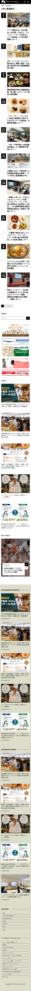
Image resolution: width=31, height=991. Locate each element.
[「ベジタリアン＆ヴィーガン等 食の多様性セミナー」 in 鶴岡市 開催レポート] (15, 883)
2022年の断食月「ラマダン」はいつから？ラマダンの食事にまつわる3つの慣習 (13, 570)
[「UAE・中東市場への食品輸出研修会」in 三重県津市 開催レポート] (18, 134)
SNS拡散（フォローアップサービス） (10, 963)
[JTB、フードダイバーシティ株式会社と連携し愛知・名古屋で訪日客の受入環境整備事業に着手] (18, 51)
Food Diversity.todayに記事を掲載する (11, 971)
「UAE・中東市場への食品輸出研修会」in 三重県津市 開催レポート (18, 146)
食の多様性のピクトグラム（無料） (10, 969)
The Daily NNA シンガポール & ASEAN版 (11, 955)
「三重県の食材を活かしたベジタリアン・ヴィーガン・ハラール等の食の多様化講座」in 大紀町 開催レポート (18, 236)
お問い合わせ (5, 977)
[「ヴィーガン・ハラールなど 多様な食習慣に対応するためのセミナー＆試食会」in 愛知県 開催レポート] (18, 105)
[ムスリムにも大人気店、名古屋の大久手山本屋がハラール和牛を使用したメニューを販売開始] (18, 251)
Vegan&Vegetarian (7, 918)
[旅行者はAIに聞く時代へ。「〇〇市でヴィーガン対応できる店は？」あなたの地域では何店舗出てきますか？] (15, 512)
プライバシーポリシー (7, 958)
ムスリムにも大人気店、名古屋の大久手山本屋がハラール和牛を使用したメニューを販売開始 (18, 264)
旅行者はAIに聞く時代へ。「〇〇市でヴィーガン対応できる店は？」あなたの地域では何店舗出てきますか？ (15, 526)
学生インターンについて (7, 966)
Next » (10, 306)
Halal (6, 565)
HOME (3, 913)
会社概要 (4, 950)
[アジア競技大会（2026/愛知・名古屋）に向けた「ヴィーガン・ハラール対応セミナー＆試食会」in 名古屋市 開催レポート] (18, 20)
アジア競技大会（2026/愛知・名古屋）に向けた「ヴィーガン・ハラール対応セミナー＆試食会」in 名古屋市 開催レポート (18, 34)
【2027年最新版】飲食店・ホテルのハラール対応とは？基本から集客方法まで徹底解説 (15, 405)
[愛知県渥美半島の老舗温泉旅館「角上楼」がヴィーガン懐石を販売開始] (18, 79)
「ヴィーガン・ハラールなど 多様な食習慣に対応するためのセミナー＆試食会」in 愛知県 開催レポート (18, 119)
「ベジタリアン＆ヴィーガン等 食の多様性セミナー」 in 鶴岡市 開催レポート (15, 896)
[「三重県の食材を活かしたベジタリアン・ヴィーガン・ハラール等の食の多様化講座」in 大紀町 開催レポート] (18, 222)
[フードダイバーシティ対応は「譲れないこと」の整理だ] (15, 483)
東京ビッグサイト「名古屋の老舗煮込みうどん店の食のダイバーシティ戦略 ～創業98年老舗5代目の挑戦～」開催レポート (17, 294)
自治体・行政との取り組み (8, 947)
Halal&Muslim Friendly (8, 915)
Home (2, 5)
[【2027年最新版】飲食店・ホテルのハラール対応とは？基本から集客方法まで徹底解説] (15, 393)
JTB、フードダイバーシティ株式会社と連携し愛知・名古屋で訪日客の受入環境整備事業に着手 (18, 64)
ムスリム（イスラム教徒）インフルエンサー (11, 961)
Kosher (4, 921)
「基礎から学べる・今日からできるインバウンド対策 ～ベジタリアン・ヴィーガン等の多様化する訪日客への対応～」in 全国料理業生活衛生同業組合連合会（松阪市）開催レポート (18, 204)
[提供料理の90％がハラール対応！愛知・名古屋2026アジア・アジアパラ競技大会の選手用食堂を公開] (15, 422)
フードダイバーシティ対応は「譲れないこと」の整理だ (14, 496)
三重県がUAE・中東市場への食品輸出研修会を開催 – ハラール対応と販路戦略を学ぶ (18, 173)
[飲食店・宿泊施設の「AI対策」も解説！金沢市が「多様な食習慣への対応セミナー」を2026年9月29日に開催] (15, 452)
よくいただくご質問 (6, 974)
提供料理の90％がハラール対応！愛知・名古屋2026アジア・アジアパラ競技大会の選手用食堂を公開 (15, 435)
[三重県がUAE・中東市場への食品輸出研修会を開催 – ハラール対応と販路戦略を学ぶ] (18, 160)
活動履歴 (4, 944)
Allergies (4, 924)
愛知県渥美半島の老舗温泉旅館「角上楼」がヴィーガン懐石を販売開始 (18, 91)
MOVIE (3, 926)
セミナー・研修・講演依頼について (10, 942)
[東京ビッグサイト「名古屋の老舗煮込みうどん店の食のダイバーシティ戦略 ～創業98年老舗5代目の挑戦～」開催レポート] (18, 280)
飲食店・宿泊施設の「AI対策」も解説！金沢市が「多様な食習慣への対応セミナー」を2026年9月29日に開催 (15, 466)
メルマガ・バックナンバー (8, 953)
